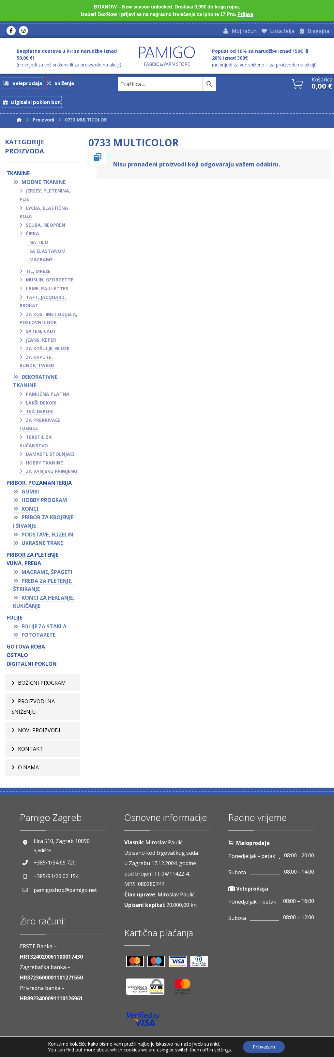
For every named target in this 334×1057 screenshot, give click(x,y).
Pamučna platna (47, 394)
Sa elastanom (47, 251)
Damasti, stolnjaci (50, 454)
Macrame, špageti (47, 572)
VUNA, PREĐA (24, 563)
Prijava (245, 14)
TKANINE (18, 173)
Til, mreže (38, 271)
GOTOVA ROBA (26, 646)
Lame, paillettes (47, 288)
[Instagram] (23, 30)
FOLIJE (14, 617)
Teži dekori (39, 411)
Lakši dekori (41, 403)
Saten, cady (41, 331)
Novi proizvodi (39, 730)
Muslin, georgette (49, 280)
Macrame (41, 259)
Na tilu (38, 242)
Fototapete (38, 634)
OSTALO (17, 655)
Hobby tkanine (44, 463)
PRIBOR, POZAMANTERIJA (39, 482)
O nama (28, 767)
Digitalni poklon (32, 663)
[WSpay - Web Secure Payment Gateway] (148, 989)
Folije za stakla (44, 626)
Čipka (32, 233)
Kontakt (30, 748)
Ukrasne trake (42, 543)
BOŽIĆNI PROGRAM (42, 682)
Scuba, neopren (45, 225)
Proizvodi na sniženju (33, 706)
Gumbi (30, 491)
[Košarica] (297, 83)
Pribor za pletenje (32, 554)
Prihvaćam (264, 1047)
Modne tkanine (44, 182)
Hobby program (44, 500)
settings (222, 1050)
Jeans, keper (41, 340)
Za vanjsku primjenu (51, 471)
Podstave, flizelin (47, 534)
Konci (30, 508)
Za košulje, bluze (47, 348)
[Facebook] (11, 30)
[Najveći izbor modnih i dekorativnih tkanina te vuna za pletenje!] (167, 56)
